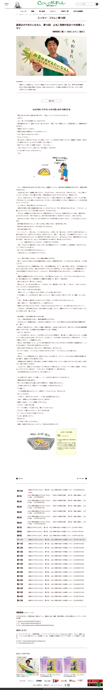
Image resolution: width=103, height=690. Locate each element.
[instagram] (68, 685)
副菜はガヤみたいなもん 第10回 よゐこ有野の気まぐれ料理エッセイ (57, 14)
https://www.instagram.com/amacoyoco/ (34, 641)
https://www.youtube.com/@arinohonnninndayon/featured (38, 625)
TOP (17, 14)
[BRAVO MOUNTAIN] (72, 681)
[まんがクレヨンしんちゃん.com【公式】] (22, 681)
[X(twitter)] (65, 685)
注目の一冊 (65, 11)
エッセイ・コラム (28, 14)
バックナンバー (96, 685)
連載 (32, 11)
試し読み (42, 11)
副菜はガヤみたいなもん (37, 14)
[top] (51, 3)
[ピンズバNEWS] (56, 681)
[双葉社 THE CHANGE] (47, 681)
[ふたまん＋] (39, 681)
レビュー (53, 11)
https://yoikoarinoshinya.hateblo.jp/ (31, 623)
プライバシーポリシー (57, 685)
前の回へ (20, 478)
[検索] (97, 4)
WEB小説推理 (78, 11)
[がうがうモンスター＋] (31, 681)
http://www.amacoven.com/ (26, 643)
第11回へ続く (81, 478)
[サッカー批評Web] (64, 681)
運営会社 (46, 685)
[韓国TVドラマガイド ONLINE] (81, 681)
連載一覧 (21, 14)
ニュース (23, 11)
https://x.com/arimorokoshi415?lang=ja (29, 621)
